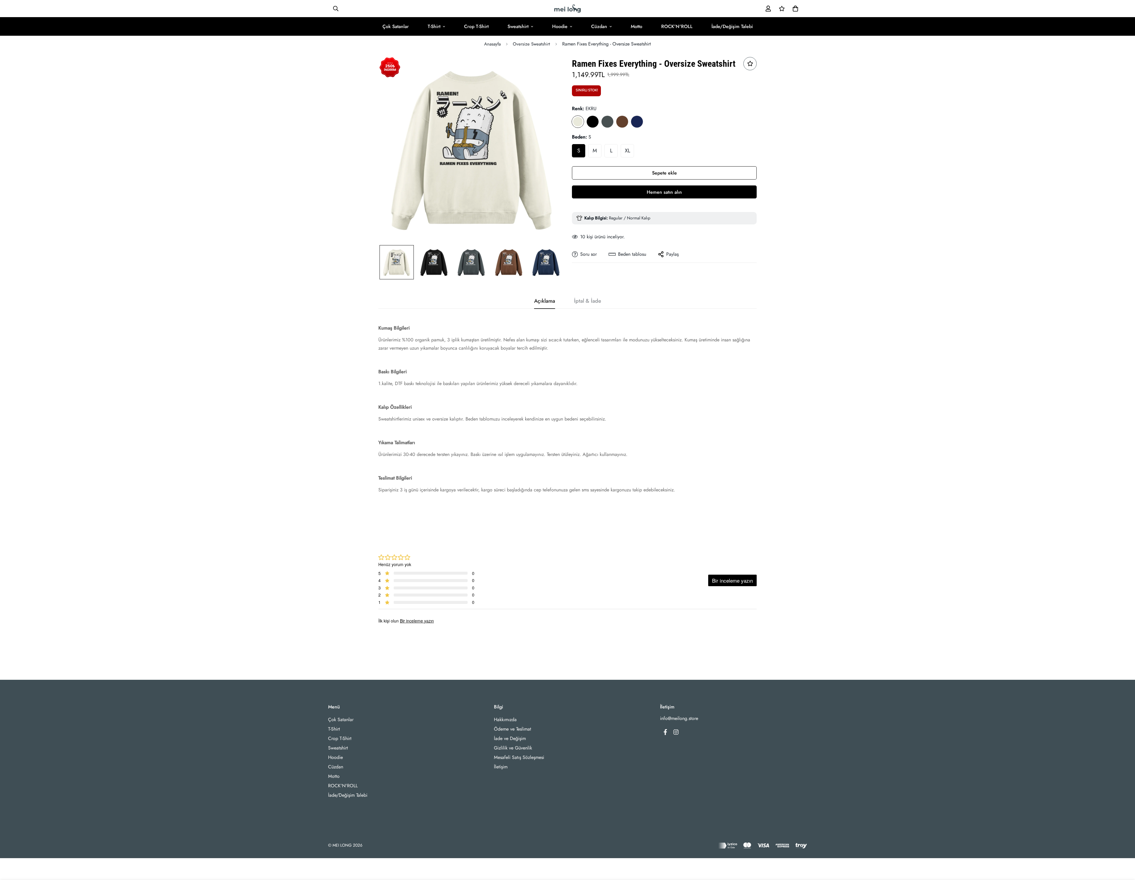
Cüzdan (599, 26)
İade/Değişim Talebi (732, 26)
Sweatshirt (517, 26)
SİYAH (593, 122)
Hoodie (560, 26)
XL (627, 150)
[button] (794, 8)
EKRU (578, 122)
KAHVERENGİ (622, 122)
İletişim (500, 766)
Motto (636, 26)
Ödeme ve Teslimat (512, 729)
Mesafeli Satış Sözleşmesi (519, 757)
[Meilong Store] (567, 8)
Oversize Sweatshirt (531, 44)
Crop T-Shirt (476, 26)
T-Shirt (434, 26)
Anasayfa (492, 44)
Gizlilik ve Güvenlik (513, 747)
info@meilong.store (679, 718)
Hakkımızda (505, 719)
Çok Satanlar (395, 26)
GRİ (607, 122)
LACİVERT (637, 122)
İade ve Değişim (510, 738)
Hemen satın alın (664, 192)
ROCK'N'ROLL (677, 26)
